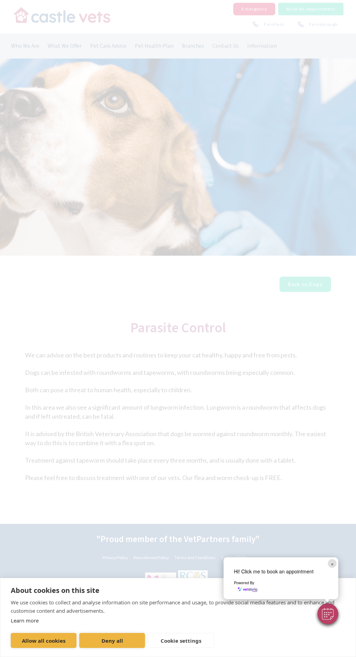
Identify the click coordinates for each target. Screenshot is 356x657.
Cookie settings (181, 640)
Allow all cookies (43, 640)
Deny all (112, 640)
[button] (327, 613)
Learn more (25, 620)
